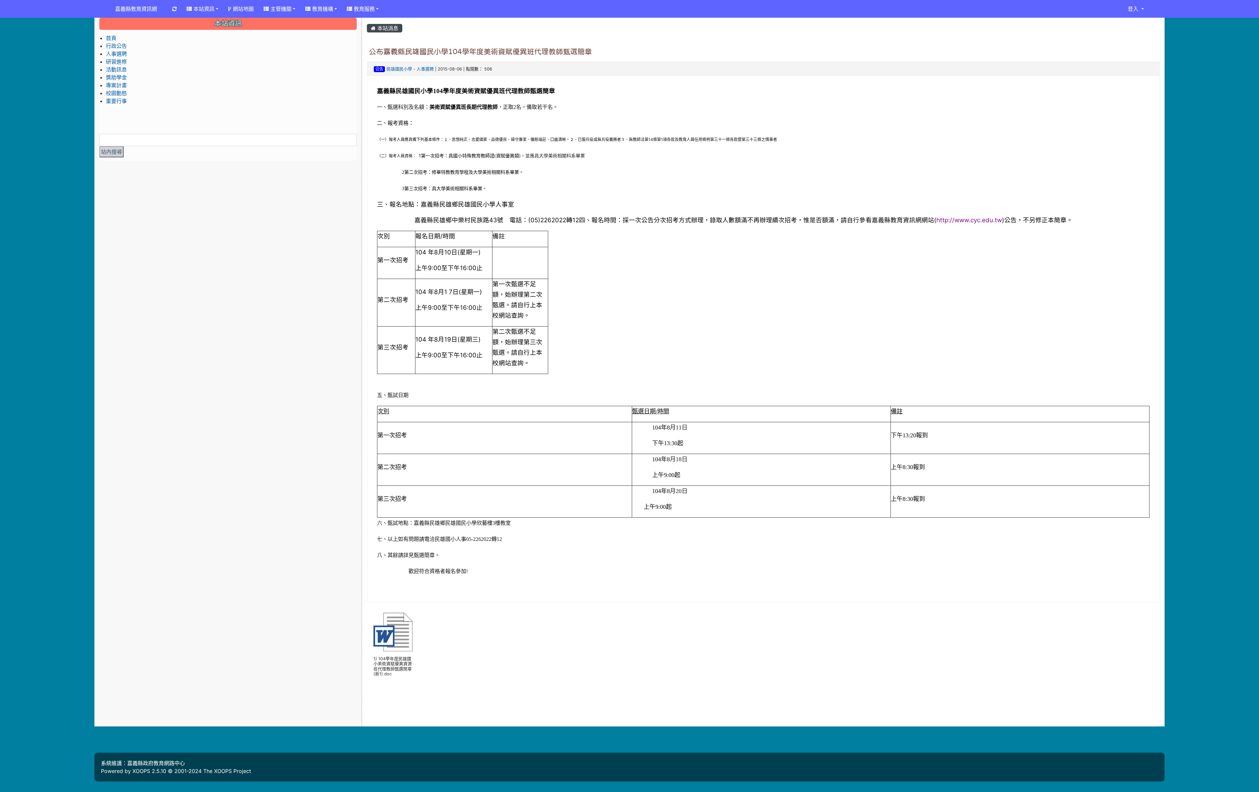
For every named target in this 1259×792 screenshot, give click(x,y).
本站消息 (387, 28)
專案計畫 (116, 85)
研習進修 (116, 61)
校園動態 (116, 93)
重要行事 (116, 101)
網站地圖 (242, 9)
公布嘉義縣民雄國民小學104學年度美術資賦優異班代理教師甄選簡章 (480, 51)
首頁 (111, 38)
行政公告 (116, 46)
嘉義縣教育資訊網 (136, 9)
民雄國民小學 (399, 69)
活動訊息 (116, 69)
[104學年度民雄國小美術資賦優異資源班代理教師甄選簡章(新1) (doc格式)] (393, 632)
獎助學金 (116, 77)
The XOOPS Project (227, 771)
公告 (379, 69)
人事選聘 (425, 69)
